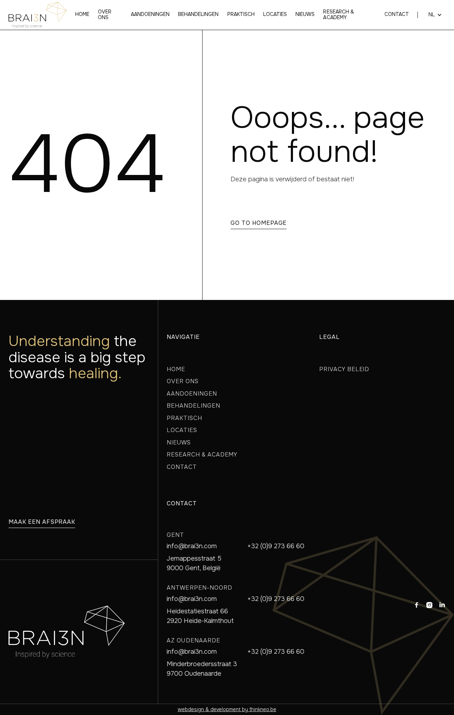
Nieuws (305, 14)
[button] (431, 15)
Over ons (104, 15)
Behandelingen (198, 14)
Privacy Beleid (344, 369)
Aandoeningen (150, 14)
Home (82, 14)
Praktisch (241, 14)
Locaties (275, 14)
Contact (396, 14)
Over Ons (183, 381)
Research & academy (338, 15)
